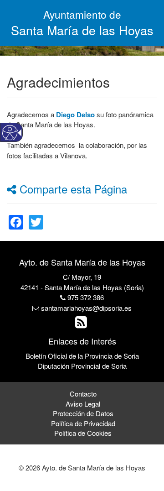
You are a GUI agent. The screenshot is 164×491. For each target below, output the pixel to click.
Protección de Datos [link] (83, 413)
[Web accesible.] (9, 132)
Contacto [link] (83, 393)
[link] (16, 217)
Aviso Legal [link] (83, 403)
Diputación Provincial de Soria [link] (82, 366)
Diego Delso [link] (75, 115)
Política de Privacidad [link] (83, 423)
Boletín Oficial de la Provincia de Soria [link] (82, 355)
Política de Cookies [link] (83, 433)
